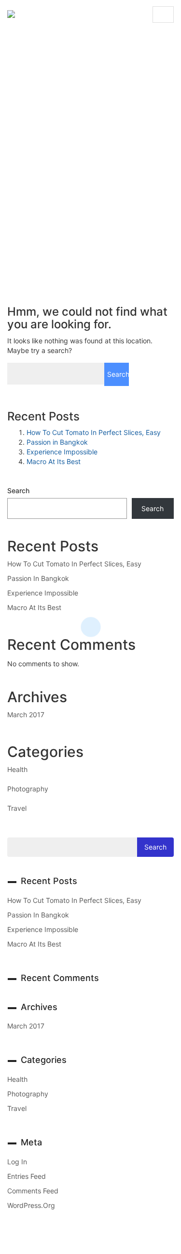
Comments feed (32, 1191)
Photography (27, 789)
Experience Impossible (62, 452)
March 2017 (25, 714)
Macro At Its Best (54, 461)
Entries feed (26, 1176)
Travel (17, 808)
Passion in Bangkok (57, 442)
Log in (17, 1162)
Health (17, 769)
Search (18, 490)
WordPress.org (31, 1205)
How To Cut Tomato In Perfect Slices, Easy (94, 432)
